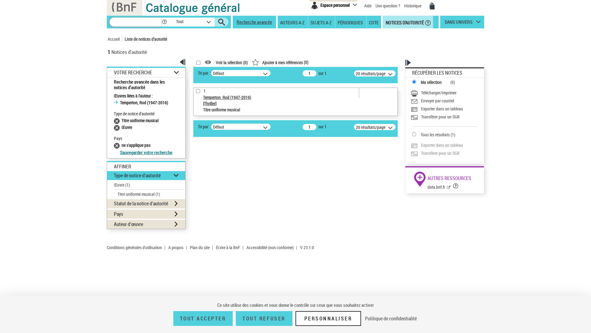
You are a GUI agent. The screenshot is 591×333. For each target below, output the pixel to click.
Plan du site (200, 247)
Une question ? (388, 6)
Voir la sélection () (232, 62)
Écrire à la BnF (228, 247)
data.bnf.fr (436, 187)
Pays (118, 214)
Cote (374, 22)
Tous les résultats (435, 135)
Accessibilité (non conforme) (270, 247)
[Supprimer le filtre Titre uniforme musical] (118, 120)
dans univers (458, 23)
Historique (413, 6)
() (285, 62)
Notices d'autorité (404, 22)
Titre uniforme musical (139, 194)
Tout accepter (203, 318)
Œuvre (122, 185)
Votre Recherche (133, 72)
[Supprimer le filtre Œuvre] (118, 127)
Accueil (114, 39)
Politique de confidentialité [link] (391, 318)
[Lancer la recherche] (221, 22)
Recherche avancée (254, 22)
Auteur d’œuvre (128, 224)
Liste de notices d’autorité (146, 39)
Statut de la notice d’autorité (141, 203)
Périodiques (350, 22)
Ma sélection (431, 82)
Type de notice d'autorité (137, 175)
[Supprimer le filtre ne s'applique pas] (118, 145)
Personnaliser (328, 318)
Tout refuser (264, 318)
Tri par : (204, 73)
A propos (175, 247)
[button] (164, 22)
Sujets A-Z (321, 22)
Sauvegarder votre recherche (146, 152)
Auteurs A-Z (292, 22)
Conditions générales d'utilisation (134, 247)
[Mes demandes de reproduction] (432, 6)
